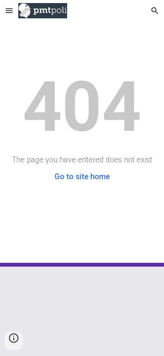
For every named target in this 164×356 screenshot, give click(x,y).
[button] (9, 10)
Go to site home (82, 176)
